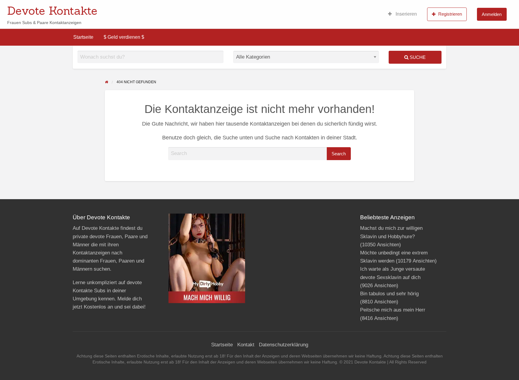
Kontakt (245, 345)
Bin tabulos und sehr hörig (389, 293)
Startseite (83, 37)
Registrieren (450, 14)
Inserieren (405, 14)
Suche (417, 57)
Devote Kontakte (52, 10)
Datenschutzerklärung (283, 345)
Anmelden (492, 14)
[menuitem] (402, 14)
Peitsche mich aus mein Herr (392, 310)
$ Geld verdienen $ (124, 37)
